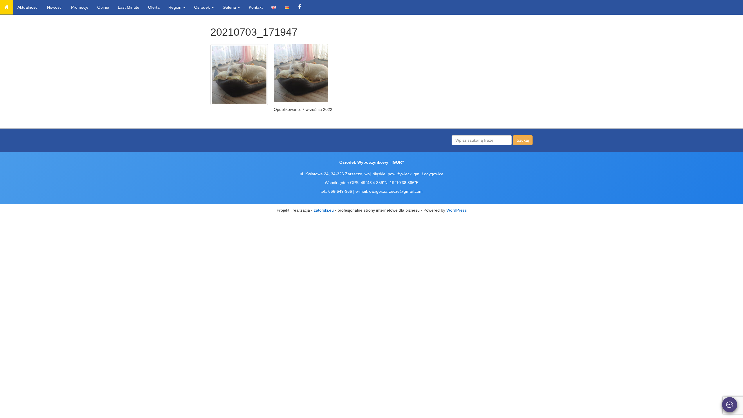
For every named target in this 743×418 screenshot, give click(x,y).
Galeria (230, 7)
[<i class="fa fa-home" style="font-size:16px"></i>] (6, 7)
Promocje (80, 7)
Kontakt (256, 7)
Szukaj (523, 140)
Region (175, 7)
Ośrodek (202, 7)
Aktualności (27, 7)
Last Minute (128, 7)
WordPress (456, 210)
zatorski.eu (324, 210)
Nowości (54, 7)
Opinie (103, 7)
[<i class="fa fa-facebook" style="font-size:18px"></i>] (299, 7)
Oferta (154, 7)
